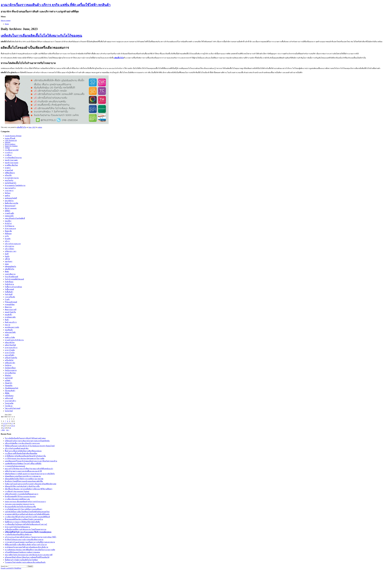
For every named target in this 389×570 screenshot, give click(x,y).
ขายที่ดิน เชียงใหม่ (11, 165)
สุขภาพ (7, 325)
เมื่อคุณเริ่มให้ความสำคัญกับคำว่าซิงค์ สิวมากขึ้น (22, 486)
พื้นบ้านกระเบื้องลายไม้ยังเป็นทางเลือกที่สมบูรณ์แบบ (23, 451)
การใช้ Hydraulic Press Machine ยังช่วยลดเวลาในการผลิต (24, 458)
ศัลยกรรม (8, 307)
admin (40, 127)
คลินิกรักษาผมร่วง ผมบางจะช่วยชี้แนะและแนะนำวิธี (23, 471)
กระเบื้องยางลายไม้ (11, 150)
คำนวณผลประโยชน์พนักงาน (15, 185)
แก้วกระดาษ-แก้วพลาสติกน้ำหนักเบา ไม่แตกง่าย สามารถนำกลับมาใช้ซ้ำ (30, 537)
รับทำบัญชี (8, 294)
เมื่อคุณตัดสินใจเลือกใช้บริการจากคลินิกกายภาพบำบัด (24, 479)
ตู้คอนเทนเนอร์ (10, 206)
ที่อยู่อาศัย (8, 231)
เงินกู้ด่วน (8, 365)
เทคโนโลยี (8, 378)
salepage (7, 142)
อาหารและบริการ (11, 347)
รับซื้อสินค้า (9, 292)
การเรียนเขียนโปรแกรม (13, 157)
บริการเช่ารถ (9, 246)
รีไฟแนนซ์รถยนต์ (11, 302)
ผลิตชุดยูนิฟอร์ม (10, 266)
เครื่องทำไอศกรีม (11, 358)
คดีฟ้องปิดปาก (10, 173)
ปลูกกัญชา (8, 261)
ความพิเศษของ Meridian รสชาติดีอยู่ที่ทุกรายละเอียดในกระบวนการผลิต (30, 550)
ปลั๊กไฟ (7, 259)
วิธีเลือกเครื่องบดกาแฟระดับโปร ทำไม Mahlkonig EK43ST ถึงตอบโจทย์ (30, 446)
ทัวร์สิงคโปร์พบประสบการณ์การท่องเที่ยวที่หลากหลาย (24, 539)
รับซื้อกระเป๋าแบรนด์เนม (13, 287)
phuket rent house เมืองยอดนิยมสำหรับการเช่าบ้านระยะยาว (25, 501)
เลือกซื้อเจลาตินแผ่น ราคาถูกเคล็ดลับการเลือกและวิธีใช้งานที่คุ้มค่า (28, 489)
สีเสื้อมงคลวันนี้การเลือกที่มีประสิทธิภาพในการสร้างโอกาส (26, 544)
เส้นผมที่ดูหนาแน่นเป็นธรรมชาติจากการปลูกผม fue (23, 476)
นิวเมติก (8, 239)
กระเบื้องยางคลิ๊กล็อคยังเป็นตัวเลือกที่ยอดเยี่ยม (21, 453)
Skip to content (5, 20)
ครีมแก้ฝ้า (8, 175)
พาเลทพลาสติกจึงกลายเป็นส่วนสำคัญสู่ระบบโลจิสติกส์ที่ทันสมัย (27, 514)
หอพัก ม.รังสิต (10, 337)
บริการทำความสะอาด (13, 244)
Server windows (10, 144)
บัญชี (6, 254)
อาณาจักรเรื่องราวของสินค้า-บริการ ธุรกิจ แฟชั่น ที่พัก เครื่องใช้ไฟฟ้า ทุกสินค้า (56, 5)
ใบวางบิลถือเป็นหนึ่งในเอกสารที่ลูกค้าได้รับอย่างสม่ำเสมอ (25, 438)
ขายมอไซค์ (9, 170)
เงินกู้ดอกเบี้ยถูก (10, 368)
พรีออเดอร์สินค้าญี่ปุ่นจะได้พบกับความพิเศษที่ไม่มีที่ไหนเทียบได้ (27, 557)
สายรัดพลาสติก (10, 317)
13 (4, 423)
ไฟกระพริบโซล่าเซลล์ (12, 408)
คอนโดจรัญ (9, 180)
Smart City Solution (11, 146)
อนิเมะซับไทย (9, 342)
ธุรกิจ (7, 236)
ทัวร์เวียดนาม (9, 226)
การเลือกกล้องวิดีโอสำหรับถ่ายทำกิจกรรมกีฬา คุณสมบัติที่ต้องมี (27, 517)
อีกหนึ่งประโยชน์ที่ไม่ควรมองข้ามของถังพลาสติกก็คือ (24, 481)
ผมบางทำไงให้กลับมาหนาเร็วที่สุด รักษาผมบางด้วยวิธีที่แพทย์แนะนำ (29, 468)
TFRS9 (7, 148)
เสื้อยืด (7, 393)
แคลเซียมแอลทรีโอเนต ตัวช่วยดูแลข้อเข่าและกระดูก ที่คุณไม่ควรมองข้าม (31, 461)
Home (7, 24)
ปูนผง (7, 264)
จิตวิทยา (8, 193)
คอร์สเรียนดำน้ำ (10, 183)
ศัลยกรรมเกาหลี (10, 309)
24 (12, 426)
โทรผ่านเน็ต (9, 403)
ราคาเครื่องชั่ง (10, 297)
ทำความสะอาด (10, 228)
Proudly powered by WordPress (11, 568)
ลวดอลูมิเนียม (10, 304)
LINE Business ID (11, 140)
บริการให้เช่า (9, 249)
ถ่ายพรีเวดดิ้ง (9, 213)
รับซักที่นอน (9, 282)
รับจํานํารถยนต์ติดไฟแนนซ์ (14, 279)
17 (12, 423)
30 (10, 428)
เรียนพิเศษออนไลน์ (11, 388)
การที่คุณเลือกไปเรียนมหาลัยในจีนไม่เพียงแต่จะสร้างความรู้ (26, 524)
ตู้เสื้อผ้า (7, 211)
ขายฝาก (8, 168)
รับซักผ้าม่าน (9, 284)
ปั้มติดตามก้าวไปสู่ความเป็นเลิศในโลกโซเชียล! (21, 560)
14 (6, 423)
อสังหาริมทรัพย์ (10, 345)
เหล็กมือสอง (9, 396)
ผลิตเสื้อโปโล (119, 58)
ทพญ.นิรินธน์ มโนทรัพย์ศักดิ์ (15, 218)
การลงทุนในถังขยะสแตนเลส (15, 466)
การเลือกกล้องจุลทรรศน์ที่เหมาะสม (17, 499)
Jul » (7, 430)
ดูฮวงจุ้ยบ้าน (9, 201)
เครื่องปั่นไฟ (9, 360)
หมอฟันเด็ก (9, 330)
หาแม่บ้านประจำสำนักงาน (14, 340)
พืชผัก (7, 271)
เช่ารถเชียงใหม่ (10, 373)
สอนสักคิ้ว (8, 314)
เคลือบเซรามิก (10, 363)
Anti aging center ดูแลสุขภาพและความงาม (19, 504)
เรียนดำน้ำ (8, 383)
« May (3, 430)
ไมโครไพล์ (9, 411)
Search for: (4, 566)
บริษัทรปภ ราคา (10, 251)
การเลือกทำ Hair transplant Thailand (17, 491)
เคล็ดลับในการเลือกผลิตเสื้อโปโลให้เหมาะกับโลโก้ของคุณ (41, 35)
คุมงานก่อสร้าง (10, 188)
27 (4, 428)
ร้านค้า (7, 299)
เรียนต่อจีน (8, 385)
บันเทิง (7, 256)
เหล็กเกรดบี (9, 398)
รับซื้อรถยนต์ (9, 289)
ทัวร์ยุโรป (8, 223)
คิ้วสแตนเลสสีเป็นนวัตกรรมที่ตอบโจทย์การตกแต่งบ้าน (24, 519)
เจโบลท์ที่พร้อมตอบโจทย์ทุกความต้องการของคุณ (22, 552)
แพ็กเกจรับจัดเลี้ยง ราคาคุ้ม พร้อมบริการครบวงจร (22, 443)
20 (4, 426)
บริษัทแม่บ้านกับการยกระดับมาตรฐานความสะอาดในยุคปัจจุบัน (27, 441)
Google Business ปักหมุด (13, 136)
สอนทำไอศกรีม (10, 312)
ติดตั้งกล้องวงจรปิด (11, 203)
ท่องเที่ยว (8, 221)
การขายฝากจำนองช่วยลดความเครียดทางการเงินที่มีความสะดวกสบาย (30, 542)
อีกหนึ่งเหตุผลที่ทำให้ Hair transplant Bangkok (20, 496)
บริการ (7, 241)
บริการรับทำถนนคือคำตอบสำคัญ (16, 448)
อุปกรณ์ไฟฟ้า (9, 355)
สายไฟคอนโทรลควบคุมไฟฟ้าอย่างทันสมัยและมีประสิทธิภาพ (26, 547)
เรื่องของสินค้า (10, 390)
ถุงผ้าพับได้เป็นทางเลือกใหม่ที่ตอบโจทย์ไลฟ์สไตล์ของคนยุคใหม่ (27, 512)
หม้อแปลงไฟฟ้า (10, 332)
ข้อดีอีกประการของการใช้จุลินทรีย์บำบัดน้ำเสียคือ (22, 522)
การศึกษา (8, 155)
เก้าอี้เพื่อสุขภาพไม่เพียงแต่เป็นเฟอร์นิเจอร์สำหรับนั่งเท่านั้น (25, 456)
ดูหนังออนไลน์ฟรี (11, 198)
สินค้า (7, 320)
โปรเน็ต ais (8, 406)
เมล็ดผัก (7, 380)
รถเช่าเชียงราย (10, 274)
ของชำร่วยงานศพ (11, 160)
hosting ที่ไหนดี (10, 138)
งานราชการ (9, 190)
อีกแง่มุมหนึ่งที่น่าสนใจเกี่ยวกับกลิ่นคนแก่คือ (20, 506)
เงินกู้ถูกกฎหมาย (11, 370)
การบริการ (8, 152)
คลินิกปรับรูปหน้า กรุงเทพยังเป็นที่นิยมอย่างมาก (21, 494)
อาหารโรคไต (9, 352)
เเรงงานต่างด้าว (10, 401)
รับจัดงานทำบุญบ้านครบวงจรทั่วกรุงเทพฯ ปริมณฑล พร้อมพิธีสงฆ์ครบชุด (30, 484)
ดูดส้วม (7, 195)
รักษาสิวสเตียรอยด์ (11, 277)
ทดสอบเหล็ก (9, 216)
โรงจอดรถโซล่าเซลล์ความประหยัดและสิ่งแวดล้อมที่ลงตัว (25, 562)
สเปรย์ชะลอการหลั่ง (12, 327)
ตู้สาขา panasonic (11, 208)
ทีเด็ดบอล (8, 233)
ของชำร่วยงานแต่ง (11, 163)
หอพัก (7, 335)
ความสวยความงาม (12, 178)
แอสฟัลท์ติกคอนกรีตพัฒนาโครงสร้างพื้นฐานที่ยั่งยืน (23, 463)
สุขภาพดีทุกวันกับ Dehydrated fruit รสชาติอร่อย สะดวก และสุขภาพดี (28, 555)
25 (14, 426)
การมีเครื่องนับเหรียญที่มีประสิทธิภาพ (18, 534)
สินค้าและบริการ (11, 322)
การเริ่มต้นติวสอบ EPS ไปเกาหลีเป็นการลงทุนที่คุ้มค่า (23, 509)
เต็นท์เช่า (8, 375)
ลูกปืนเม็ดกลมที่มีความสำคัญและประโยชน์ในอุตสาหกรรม (25, 529)
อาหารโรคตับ (10, 350)
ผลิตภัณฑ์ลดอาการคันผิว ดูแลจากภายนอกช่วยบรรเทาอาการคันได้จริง (30, 474)
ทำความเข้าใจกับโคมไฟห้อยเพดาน (17, 527)
